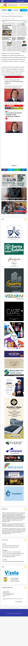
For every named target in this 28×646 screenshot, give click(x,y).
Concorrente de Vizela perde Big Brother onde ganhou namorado (12, 211)
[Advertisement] (14, 149)
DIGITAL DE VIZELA (20, 1)
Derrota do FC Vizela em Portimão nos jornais (12, 184)
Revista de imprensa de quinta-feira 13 (10, 198)
